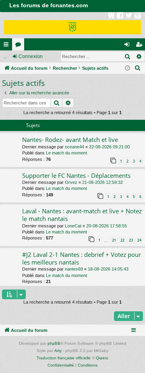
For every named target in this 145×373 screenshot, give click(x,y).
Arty (58, 350)
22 (122, 240)
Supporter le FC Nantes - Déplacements (76, 175)
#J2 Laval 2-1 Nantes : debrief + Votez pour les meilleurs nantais (81, 258)
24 (139, 240)
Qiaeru (102, 358)
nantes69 (74, 269)
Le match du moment (66, 152)
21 (114, 240)
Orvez (71, 182)
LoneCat (73, 225)
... (5, 56)
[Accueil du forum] (72, 25)
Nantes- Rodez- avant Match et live (70, 139)
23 (131, 240)
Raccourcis (7, 46)
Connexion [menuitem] (128, 46)
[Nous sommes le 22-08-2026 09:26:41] (127, 68)
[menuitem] (137, 68)
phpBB (54, 343)
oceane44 (74, 146)
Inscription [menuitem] (140, 46)
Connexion (31, 56)
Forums (19, 46)
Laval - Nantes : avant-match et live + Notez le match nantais (82, 215)
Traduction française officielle (64, 358)
